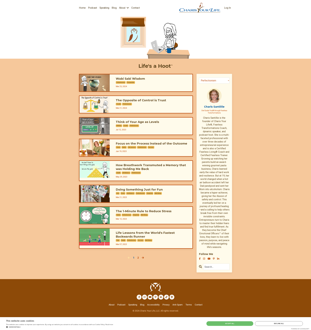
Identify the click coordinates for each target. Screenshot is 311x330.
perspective (130, 82)
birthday (119, 125)
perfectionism (121, 82)
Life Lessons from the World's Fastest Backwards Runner (145, 234)
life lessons (132, 147)
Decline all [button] (279, 323)
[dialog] (155, 323)
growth (119, 104)
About (111, 304)
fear (118, 240)
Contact (135, 7)
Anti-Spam (178, 304)
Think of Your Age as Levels (137, 122)
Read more (109, 324)
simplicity (150, 193)
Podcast (92, 7)
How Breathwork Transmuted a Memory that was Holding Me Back (151, 167)
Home (82, 7)
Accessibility (153, 304)
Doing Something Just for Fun (139, 189)
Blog (114, 7)
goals (118, 147)
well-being (158, 193)
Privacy (166, 304)
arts (118, 193)
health (118, 172)
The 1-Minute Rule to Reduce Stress (143, 211)
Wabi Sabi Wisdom (130, 78)
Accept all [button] (229, 323)
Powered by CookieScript (300, 329)
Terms (189, 304)
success (151, 147)
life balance (126, 172)
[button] (59, 327)
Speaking (104, 7)
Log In (227, 7)
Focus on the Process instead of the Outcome (151, 143)
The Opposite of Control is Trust (141, 100)
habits (124, 147)
